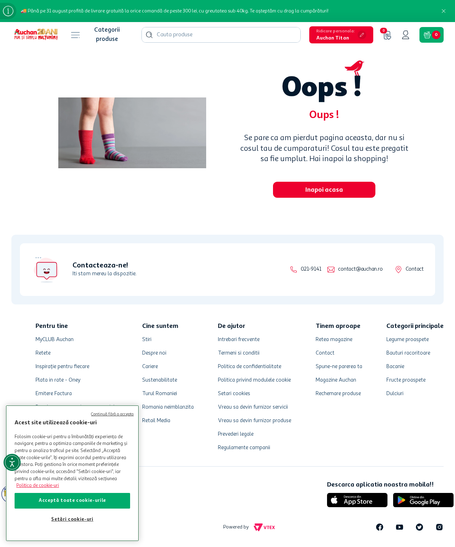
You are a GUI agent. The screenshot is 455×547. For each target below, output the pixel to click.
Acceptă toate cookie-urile (72, 500)
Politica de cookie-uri (37, 485)
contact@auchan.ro (360, 269)
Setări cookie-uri (72, 519)
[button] (341, 34)
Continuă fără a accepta (112, 414)
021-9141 (311, 269)
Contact (415, 269)
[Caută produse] (149, 34)
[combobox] (221, 35)
